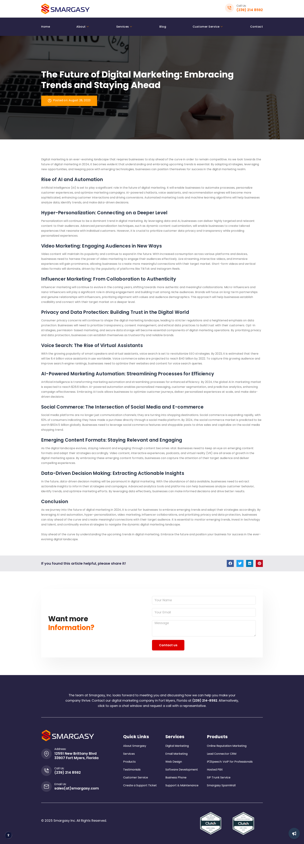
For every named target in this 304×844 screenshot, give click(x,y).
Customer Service (206, 27)
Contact (256, 27)
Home (45, 27)
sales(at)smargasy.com (76, 788)
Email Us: (60, 784)
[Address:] (46, 754)
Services (122, 27)
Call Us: (59, 768)
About (81, 27)
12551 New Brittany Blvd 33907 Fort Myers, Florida (76, 755)
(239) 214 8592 (249, 9)
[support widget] (294, 833)
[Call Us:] (46, 770)
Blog (162, 27)
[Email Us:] (46, 786)
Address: (60, 749)
